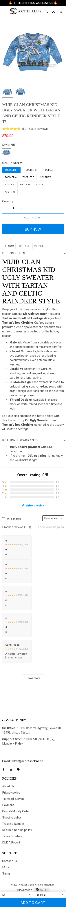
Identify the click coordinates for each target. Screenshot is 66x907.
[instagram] (12, 769)
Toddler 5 (28, 177)
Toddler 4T (50, 170)
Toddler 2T (16, 163)
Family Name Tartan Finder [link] (19, 756)
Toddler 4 (10, 177)
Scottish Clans (11, 750)
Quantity (7, 201)
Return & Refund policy (17, 830)
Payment (8, 805)
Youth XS (45, 177)
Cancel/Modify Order (15, 811)
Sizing (6, 873)
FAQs (5, 867)
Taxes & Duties (12, 836)
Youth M (25, 184)
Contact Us (9, 861)
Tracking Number (13, 823)
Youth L (40, 184)
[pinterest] (19, 769)
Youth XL (10, 192)
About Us (8, 786)
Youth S (9, 184)
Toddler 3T (31, 170)
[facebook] (4, 769)
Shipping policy (11, 817)
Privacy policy (11, 792)
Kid (12, 144)
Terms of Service (13, 799)
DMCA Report (11, 842)
